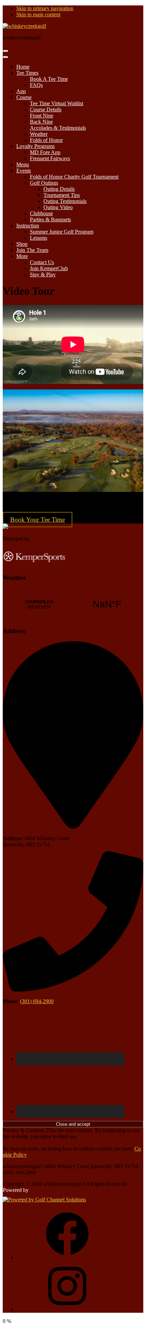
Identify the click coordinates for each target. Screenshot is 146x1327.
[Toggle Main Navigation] (5, 51)
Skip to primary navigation (44, 8)
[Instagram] (67, 1309)
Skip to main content (38, 14)
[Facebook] (67, 1257)
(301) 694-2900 (37, 1001)
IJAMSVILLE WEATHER (73, 604)
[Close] (5, 57)
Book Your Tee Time (37, 519)
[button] (27, 73)
